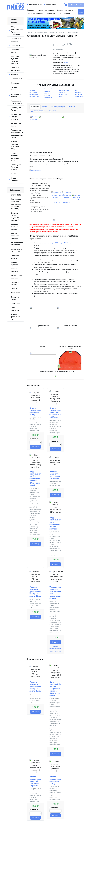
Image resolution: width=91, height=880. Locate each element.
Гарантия (52, 111)
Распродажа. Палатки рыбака (16, 167)
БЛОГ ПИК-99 (16, 195)
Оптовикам (49, 10)
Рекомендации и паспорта (17, 244)
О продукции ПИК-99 (16, 298)
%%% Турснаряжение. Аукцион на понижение (17, 30)
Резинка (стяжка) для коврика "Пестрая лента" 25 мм (35, 591)
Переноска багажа (15, 89)
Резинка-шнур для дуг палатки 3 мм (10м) (54, 475)
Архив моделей (14, 179)
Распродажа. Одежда (16, 125)
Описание (35, 107)
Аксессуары (15, 83)
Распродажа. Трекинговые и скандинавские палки (17, 133)
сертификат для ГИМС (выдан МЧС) (55, 243)
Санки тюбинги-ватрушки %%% (15, 156)
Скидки (60, 10)
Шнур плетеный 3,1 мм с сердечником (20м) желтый (55, 523)
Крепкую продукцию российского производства (34, 93)
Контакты (69, 10)
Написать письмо (15, 283)
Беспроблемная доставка (17, 277)
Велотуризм (16, 45)
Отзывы (39, 10)
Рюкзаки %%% (16, 79)
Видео (44, 107)
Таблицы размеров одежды (14, 226)
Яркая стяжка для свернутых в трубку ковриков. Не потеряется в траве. (35, 603)
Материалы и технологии (16, 250)
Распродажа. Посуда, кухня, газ (16, 116)
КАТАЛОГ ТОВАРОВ (36, 13)
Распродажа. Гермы (16, 109)
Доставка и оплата (53, 13)
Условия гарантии (14, 263)
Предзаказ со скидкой (16, 40)
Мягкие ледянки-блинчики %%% (15, 145)
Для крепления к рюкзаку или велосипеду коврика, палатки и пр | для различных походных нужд (35, 424)
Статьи (14, 289)
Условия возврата (14, 270)
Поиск (81, 13)
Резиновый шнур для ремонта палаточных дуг (55, 483)
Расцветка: (34, 439)
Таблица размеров (58, 107)
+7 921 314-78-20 (35, 5)
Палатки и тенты (15, 51)
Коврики (14, 75)
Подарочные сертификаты (16, 102)
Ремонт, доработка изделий (15, 236)
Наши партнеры (15, 309)
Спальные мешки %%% (15, 69)
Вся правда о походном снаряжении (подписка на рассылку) (16, 204)
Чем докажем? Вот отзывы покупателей (79, 93)
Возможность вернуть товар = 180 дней (64, 93)
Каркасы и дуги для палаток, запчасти (15, 60)
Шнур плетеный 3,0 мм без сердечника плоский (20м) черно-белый (36, 478)
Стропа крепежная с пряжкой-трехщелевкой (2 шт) (55, 412)
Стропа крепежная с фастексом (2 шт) (35, 411)
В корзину (35, 447)
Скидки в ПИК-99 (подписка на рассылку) (16, 216)
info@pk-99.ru (50, 5)
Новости (30, 10)
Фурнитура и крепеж (16, 95)
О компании (15, 304)
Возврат (67, 13)
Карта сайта (16, 293)
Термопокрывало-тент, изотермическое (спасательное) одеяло (55, 592)
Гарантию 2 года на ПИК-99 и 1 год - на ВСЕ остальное (49, 93)
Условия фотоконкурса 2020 (16, 317)
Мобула (66, 62)
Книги (13, 174)
